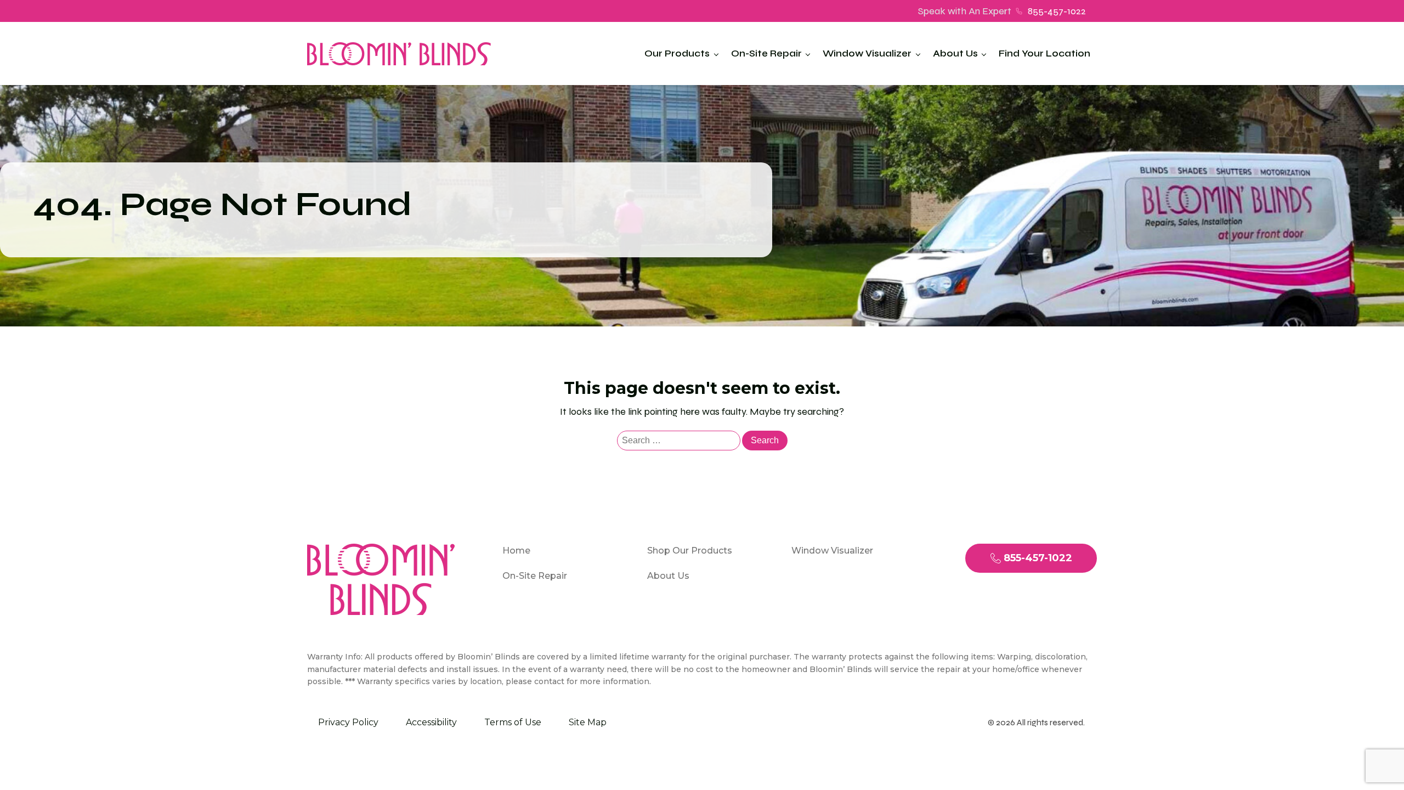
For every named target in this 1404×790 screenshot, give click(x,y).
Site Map (588, 722)
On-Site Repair (766, 53)
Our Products (677, 53)
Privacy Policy (348, 722)
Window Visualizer (867, 53)
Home (516, 550)
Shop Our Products (689, 550)
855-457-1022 (1057, 11)
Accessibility (431, 722)
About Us (955, 53)
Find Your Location (1044, 53)
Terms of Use (512, 722)
